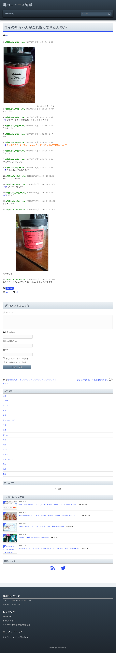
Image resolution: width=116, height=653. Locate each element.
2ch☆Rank (7, 617)
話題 (4, 396)
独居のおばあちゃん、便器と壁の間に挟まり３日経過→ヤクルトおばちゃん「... (49, 515)
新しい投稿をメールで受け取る (17, 362)
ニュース (6, 401)
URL (6, 350)
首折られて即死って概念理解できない (93, 380)
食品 (4, 464)
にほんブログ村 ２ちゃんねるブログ (17, 601)
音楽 (4, 445)
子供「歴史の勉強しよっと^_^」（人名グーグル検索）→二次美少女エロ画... (48, 504)
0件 (6, 35)
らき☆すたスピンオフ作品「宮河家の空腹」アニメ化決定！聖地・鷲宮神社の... (49, 548)
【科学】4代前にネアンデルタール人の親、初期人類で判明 (41, 526)
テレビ (5, 449)
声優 (4, 415)
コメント (8, 292)
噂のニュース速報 (18, 5)
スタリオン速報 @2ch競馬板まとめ (16, 625)
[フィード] (53, 567)
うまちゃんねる (9, 621)
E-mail (7, 341)
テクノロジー (8, 459)
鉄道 (4, 430)
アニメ (5, 406)
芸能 (4, 440)
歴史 (4, 474)
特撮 (4, 425)
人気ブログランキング (11, 605)
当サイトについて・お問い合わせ (16, 637)
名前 (6, 332)
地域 (4, 469)
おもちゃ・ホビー (10, 420)
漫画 (4, 410)
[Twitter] (63, 567)
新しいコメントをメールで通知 (17, 359)
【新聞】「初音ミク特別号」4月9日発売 (34, 537)
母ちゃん (9, 288)
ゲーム (5, 435)
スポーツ (6, 454)
